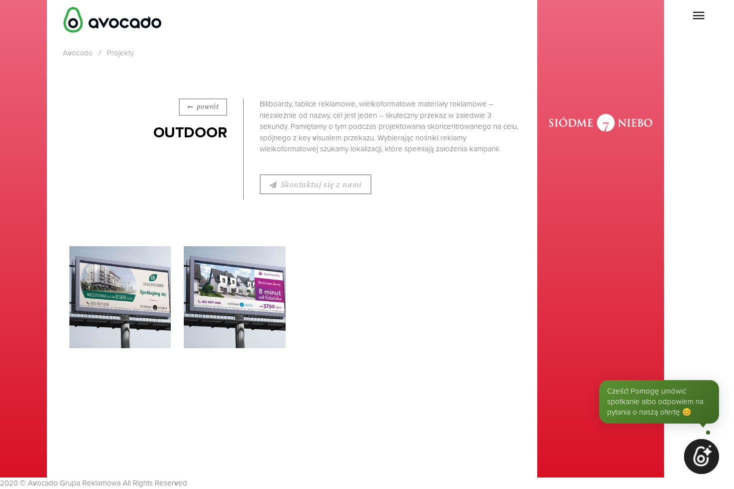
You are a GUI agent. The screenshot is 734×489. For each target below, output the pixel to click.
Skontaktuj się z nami (321, 184)
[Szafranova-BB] (235, 297)
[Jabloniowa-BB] (120, 297)
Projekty (120, 52)
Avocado (78, 52)
